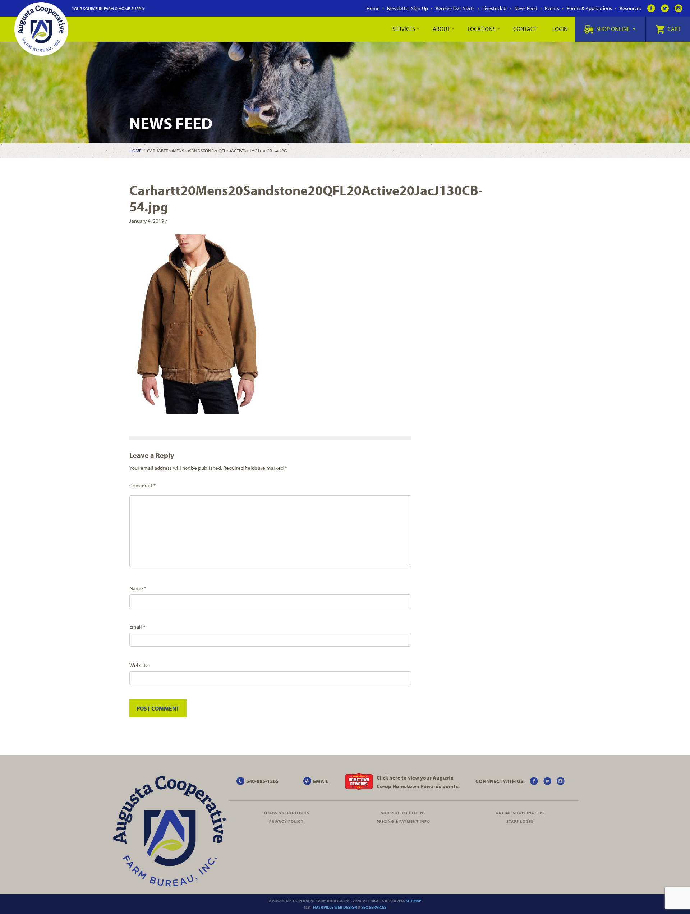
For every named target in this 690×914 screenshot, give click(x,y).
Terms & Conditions (286, 812)
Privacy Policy (286, 821)
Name (137, 588)
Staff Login (520, 821)
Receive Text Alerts (455, 8)
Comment (142, 485)
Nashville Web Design (335, 907)
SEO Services (373, 907)
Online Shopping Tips (520, 812)
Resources (630, 8)
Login (560, 28)
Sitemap (413, 900)
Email (137, 626)
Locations (482, 28)
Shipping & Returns (403, 812)
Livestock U (494, 8)
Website (138, 665)
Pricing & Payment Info (403, 821)
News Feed (525, 8)
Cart (674, 28)
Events (552, 8)
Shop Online (613, 28)
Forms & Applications (589, 8)
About (441, 28)
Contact (525, 28)
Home (373, 8)
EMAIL (320, 781)
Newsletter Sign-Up (407, 8)
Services (403, 28)
